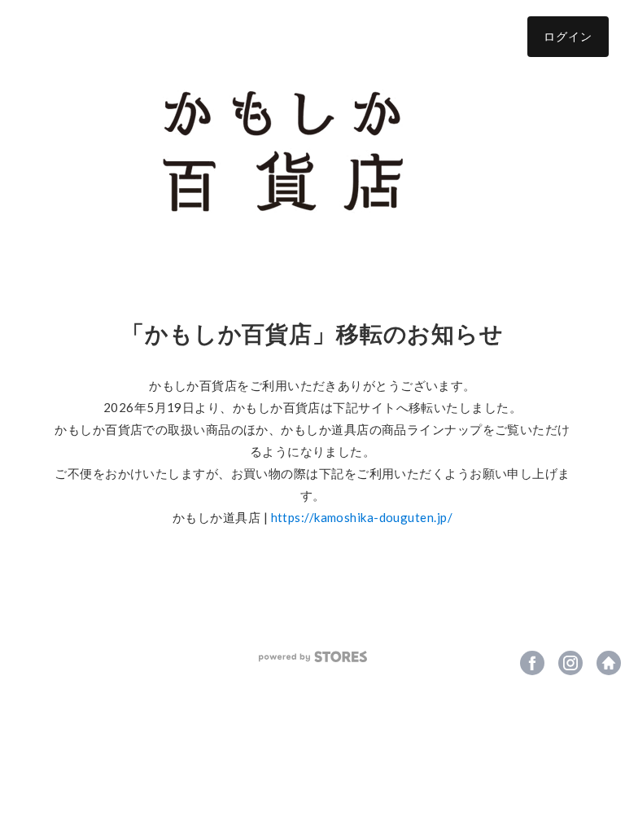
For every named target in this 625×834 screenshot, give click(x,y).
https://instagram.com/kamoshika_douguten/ (570, 663)
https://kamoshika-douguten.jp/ (362, 517)
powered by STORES (313, 657)
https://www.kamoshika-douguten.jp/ (609, 663)
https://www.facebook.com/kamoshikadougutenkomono (532, 663)
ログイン (568, 36)
